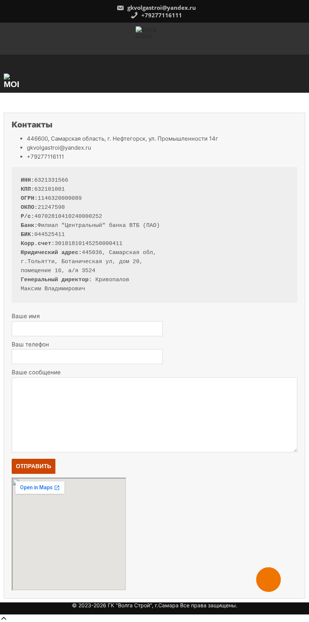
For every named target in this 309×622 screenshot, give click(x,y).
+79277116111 (161, 15)
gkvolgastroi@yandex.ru (161, 7)
